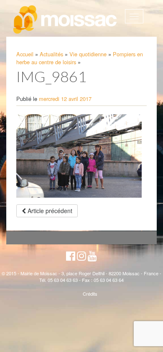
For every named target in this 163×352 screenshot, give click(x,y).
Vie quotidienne (88, 54)
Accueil (24, 54)
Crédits (90, 293)
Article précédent (49, 210)
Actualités (51, 54)
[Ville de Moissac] (65, 19)
